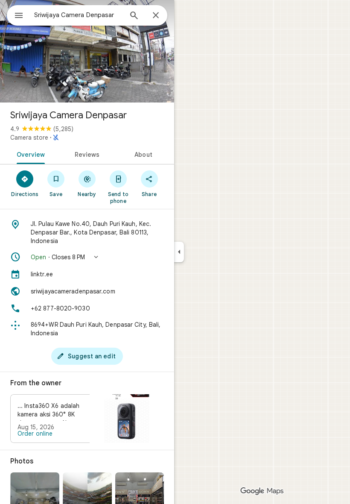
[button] (87, 257)
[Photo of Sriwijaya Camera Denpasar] (87, 51)
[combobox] (78, 15)
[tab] (29, 154)
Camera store (29, 137)
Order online (35, 433)
